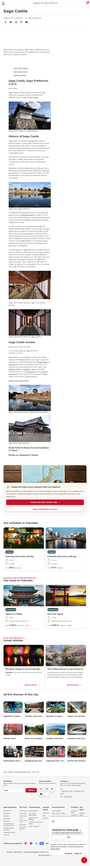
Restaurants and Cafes (13, 761)
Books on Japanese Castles (23, 455)
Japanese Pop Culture (55, 761)
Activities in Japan (74, 811)
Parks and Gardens (33, 738)
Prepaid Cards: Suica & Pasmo (36, 823)
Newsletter (7, 813)
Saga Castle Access (21, 72)
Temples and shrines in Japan (34, 716)
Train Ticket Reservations (33, 814)
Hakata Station (42, 362)
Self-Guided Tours (23, 817)
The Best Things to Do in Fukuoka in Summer (23, 669)
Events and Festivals (76, 761)
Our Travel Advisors (22, 828)
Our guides (22, 824)
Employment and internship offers (9, 824)
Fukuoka (12, 364)
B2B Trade (7, 818)
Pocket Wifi (46, 818)
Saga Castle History (21, 68)
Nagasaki (26, 369)
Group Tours (23, 813)
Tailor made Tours (23, 821)
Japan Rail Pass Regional (33, 818)
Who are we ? (8, 811)
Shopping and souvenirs (34, 761)
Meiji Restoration (28, 215)
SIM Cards (46, 813)
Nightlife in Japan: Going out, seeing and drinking (13, 716)
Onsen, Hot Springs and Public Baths (76, 716)
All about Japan (82, 814)
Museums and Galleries (76, 738)
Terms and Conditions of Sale (34, 852)
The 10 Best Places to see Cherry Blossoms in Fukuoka (65, 669)
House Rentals (56, 811)
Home (5, 772)
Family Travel (10, 738)
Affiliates (6, 816)
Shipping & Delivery (9, 832)
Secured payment (45, 855)
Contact (9, 852)
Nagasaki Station (15, 369)
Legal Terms (17, 852)
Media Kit (6, 821)
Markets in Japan (54, 716)
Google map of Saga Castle (19, 381)
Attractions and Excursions (22, 772)
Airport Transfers (34, 826)
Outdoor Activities (54, 738)
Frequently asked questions (9, 829)
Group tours (10, 610)
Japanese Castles (20, 75)
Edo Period (33, 97)
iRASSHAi (6, 835)
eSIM (44, 816)
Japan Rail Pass (33, 811)
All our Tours (23, 811)
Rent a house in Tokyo (58, 813)
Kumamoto (30, 372)
